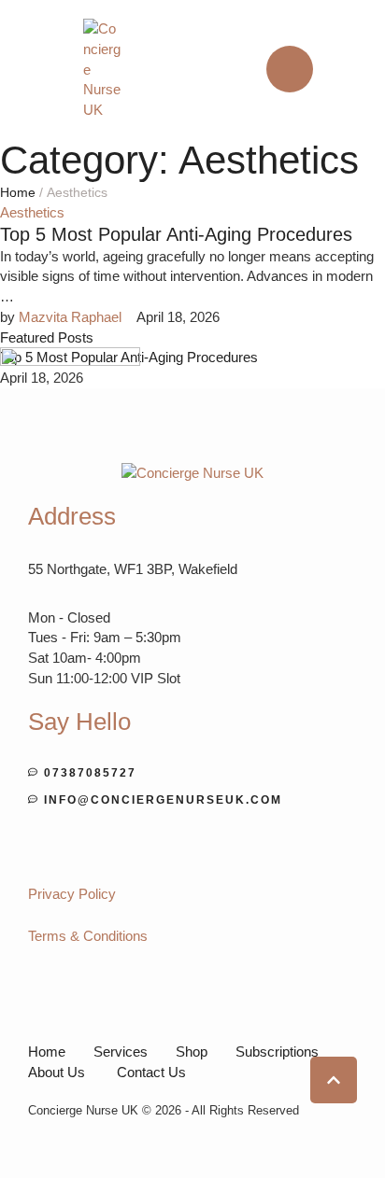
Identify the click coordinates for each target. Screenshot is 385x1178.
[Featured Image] (70, 361)
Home (18, 192)
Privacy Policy (72, 894)
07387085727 (90, 772)
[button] (289, 69)
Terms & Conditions (88, 936)
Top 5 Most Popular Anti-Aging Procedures (176, 234)
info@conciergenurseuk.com (163, 799)
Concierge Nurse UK (83, 1110)
